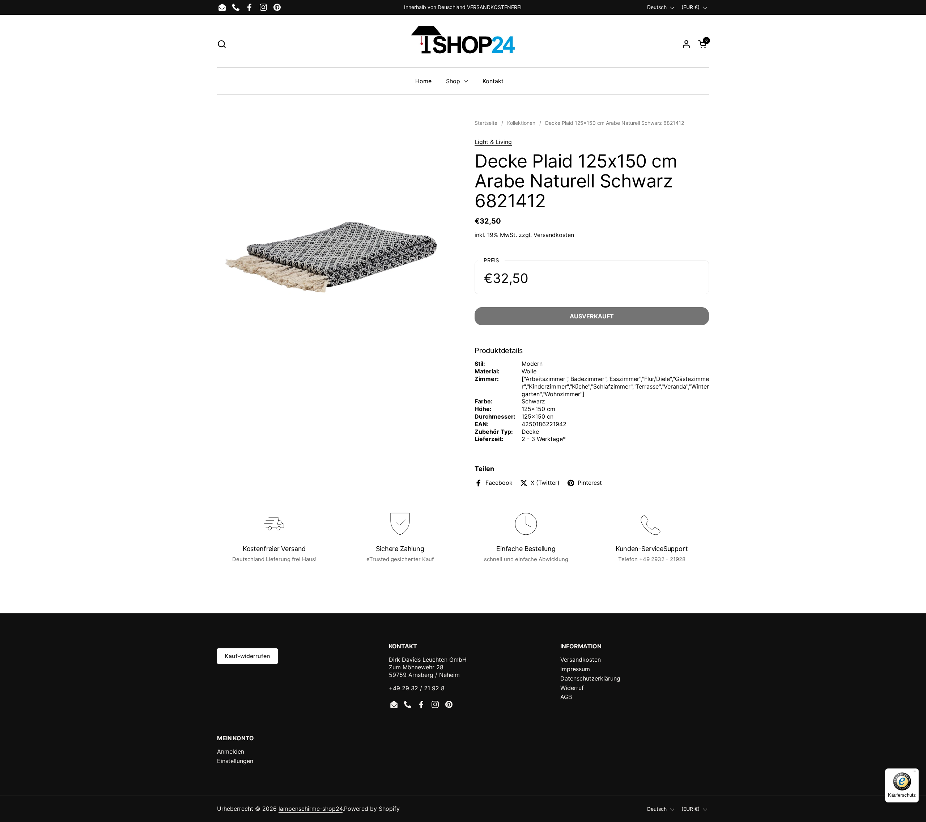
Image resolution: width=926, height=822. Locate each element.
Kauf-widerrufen (247, 656)
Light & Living (493, 141)
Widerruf (572, 687)
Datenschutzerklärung (590, 678)
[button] (221, 43)
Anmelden (230, 751)
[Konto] (686, 43)
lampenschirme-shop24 (311, 808)
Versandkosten (554, 234)
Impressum (575, 669)
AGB (566, 696)
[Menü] (914, 772)
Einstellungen (235, 760)
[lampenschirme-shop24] (463, 44)
